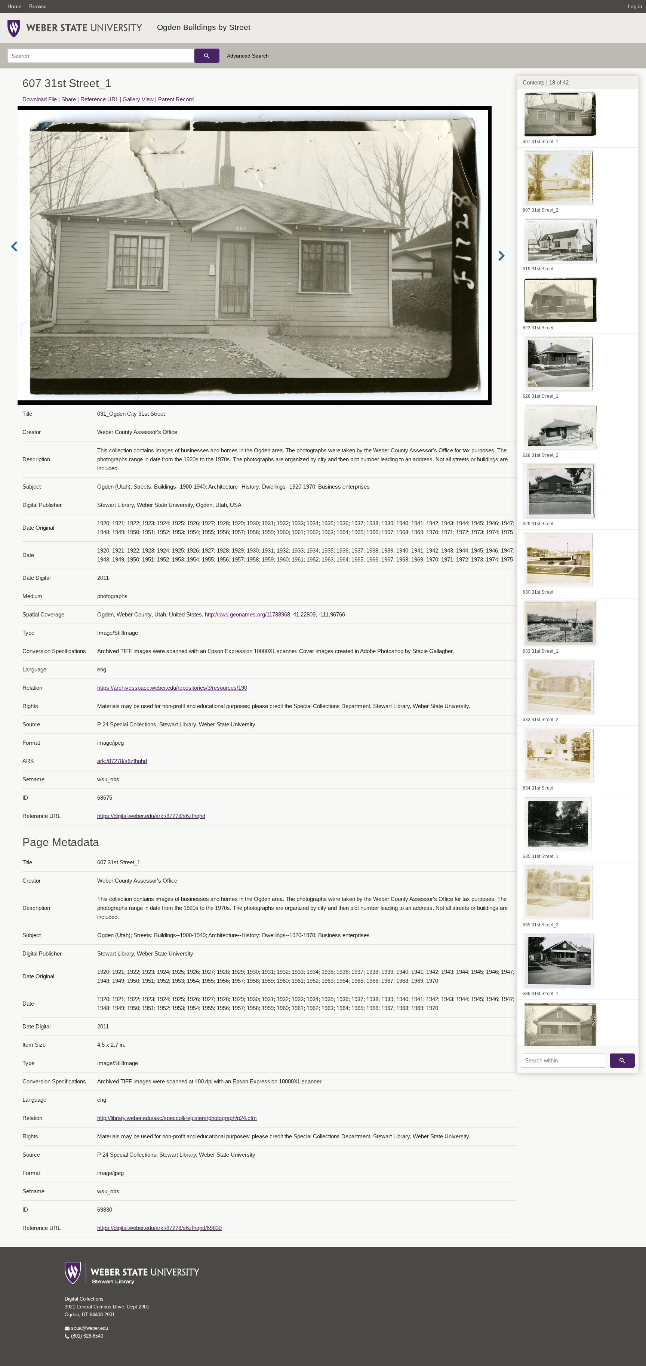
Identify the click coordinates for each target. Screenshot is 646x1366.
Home (14, 6)
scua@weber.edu (89, 1328)
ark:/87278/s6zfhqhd (122, 761)
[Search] (206, 56)
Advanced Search (248, 56)
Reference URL (99, 99)
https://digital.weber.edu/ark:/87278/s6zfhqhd (151, 816)
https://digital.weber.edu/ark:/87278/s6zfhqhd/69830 (159, 1228)
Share (68, 99)
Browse (38, 6)
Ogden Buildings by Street (203, 27)
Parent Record (176, 99)
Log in (635, 6)
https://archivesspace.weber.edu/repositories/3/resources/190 (172, 687)
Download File (39, 99)
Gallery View (138, 99)
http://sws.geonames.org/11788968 (247, 614)
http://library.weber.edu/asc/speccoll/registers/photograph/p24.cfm (177, 1118)
